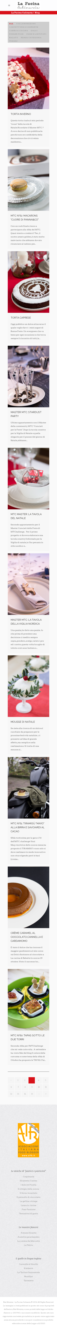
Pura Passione (28, 1209)
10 (39, 1087)
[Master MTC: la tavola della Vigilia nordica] (28, 584)
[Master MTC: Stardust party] (28, 376)
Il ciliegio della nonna (28, 1189)
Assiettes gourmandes (28, 1237)
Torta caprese (21, 317)
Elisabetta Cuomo (28, 1181)
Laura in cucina (28, 1205)
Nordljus (28, 1276)
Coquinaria (28, 1177)
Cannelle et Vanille (28, 1264)
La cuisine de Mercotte (28, 1241)
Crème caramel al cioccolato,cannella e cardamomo (27, 937)
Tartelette (28, 1280)
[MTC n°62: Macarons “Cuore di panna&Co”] (28, 180)
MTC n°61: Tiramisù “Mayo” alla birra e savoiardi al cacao (27, 827)
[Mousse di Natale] (28, 686)
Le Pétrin (28, 1245)
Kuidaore (28, 1268)
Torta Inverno (21, 114)
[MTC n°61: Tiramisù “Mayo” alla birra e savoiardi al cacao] (28, 788)
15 (32, 1094)
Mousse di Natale (23, 721)
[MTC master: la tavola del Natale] (28, 478)
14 (25, 1094)
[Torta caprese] (28, 282)
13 (18, 1094)
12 (11, 1094)
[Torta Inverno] (28, 78)
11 (46, 1087)
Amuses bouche (28, 1233)
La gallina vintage (28, 1201)
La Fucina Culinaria (22, 13)
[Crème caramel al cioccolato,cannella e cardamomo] (28, 897)
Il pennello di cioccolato (28, 1197)
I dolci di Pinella (28, 1185)
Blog (37, 13)
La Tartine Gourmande (28, 1272)
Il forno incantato (28, 1193)
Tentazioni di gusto (28, 1213)
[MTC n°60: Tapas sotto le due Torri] (28, 1000)
